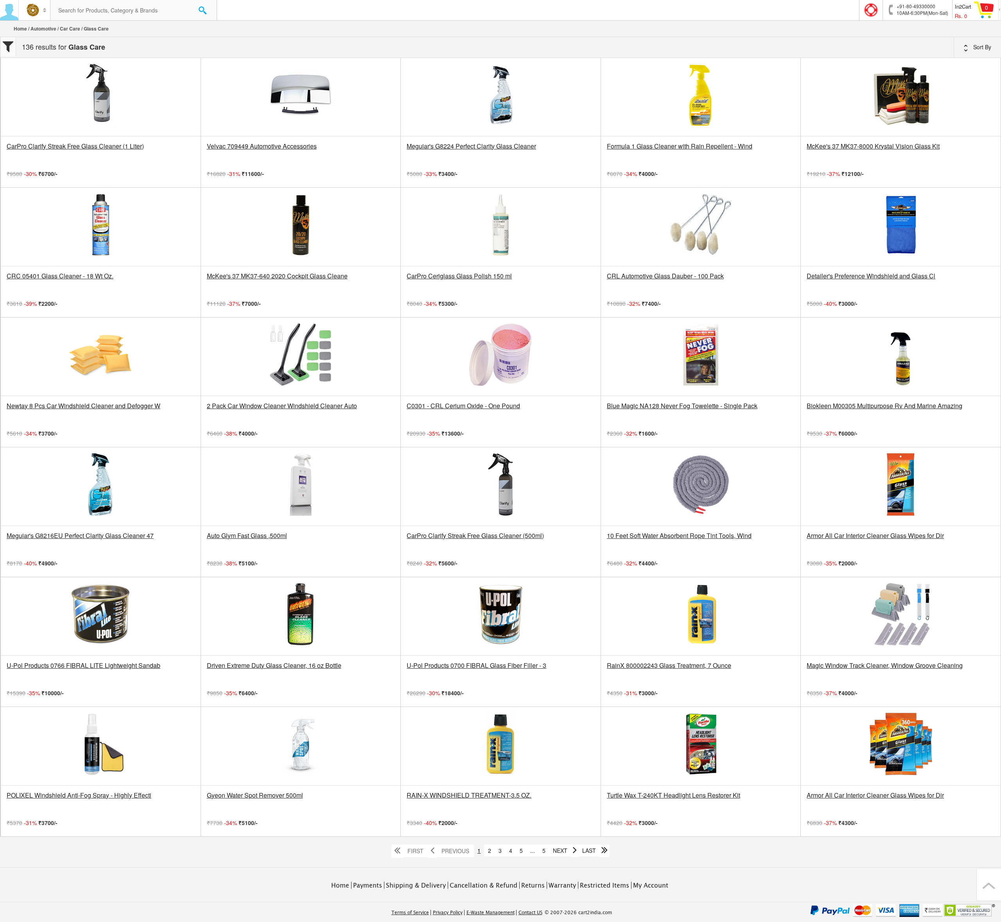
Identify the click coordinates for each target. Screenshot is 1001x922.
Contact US (530, 912)
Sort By (981, 47)
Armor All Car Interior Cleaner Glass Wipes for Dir (875, 536)
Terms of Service (410, 912)
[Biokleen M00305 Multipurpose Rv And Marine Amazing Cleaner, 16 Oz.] (901, 356)
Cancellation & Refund (483, 885)
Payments (367, 885)
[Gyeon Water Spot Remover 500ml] (301, 746)
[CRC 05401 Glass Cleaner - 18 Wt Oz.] (101, 227)
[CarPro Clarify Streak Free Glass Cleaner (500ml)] (501, 486)
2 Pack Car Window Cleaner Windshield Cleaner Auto (282, 406)
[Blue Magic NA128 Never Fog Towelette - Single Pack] (701, 356)
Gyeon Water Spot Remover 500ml (255, 795)
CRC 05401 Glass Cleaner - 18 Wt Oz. (60, 276)
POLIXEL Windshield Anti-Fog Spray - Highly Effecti (79, 795)
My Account (650, 885)
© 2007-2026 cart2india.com (578, 912)
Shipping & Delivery (416, 885)
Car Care (70, 28)
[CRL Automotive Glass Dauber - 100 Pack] (701, 227)
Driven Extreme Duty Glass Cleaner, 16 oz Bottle (274, 665)
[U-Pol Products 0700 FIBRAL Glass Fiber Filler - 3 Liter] (501, 616)
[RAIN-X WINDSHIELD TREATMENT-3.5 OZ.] (501, 746)
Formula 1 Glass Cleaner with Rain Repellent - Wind (679, 146)
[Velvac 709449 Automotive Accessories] (301, 97)
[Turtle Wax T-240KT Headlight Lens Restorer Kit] (701, 746)
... (532, 850)
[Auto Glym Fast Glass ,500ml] (301, 486)
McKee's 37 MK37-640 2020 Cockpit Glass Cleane (277, 276)
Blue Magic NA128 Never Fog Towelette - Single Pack (682, 406)
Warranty (562, 885)
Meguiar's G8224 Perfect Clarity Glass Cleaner (471, 146)
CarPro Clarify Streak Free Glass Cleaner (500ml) (475, 536)
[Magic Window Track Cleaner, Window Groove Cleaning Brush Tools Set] (901, 616)
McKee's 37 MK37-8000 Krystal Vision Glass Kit (873, 146)
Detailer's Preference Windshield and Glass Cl (871, 276)
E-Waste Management (490, 912)
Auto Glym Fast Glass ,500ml (247, 536)
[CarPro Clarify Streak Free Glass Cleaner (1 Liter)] (101, 97)
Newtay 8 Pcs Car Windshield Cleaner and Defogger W (83, 406)
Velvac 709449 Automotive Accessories (262, 146)
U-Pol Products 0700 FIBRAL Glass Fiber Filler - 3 (476, 665)
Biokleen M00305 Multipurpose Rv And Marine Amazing (884, 406)
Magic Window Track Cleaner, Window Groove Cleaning (885, 665)
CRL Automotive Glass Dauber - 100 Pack (665, 276)
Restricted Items (604, 885)
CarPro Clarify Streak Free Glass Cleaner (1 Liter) (75, 146)
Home (20, 28)
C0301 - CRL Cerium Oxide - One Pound (463, 406)
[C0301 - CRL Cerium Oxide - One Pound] (501, 356)
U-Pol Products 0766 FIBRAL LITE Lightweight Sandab (83, 665)
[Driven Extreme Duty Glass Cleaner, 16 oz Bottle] (301, 616)
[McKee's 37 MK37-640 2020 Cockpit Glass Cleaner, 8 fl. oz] (301, 227)
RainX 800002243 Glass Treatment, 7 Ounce (669, 665)
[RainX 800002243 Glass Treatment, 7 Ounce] (701, 616)
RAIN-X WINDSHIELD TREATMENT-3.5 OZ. (469, 795)
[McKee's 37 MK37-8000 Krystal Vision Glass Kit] (901, 97)
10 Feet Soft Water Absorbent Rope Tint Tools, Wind (679, 536)
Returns (533, 885)
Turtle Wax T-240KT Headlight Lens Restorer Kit (673, 795)
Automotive (43, 28)
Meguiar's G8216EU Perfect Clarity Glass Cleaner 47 (80, 536)
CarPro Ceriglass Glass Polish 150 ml (459, 276)
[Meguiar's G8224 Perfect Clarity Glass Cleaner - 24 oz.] (501, 97)
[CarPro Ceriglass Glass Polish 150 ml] (501, 227)
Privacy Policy (448, 912)
